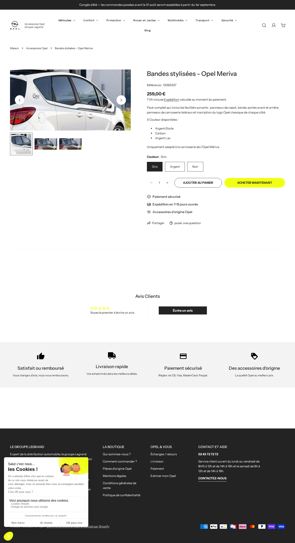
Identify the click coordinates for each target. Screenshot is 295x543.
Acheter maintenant (254, 183)
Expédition (171, 99)
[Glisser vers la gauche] (19, 100)
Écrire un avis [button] (183, 310)
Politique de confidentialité (121, 495)
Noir (195, 166)
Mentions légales (114, 476)
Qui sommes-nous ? (117, 454)
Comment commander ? (120, 461)
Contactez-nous (212, 478)
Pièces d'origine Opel (117, 469)
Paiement (157, 469)
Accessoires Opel (37, 48)
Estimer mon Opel (163, 476)
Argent (175, 166)
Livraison (157, 461)
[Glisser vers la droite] (121, 100)
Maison (14, 48)
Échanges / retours (164, 454)
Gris (155, 166)
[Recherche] (264, 25)
